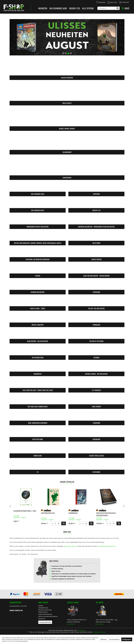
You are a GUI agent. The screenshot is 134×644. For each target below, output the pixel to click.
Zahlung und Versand (45, 610)
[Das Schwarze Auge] (38, 187)
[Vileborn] (96, 350)
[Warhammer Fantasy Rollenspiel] (38, 219)
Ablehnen (103, 639)
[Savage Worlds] (96, 252)
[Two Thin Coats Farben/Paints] (38, 399)
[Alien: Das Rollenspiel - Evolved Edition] (96, 268)
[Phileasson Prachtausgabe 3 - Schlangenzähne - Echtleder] (108, 497)
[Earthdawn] (96, 432)
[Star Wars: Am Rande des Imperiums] (38, 252)
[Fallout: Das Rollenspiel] (96, 301)
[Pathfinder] (96, 285)
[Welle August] (67, 91)
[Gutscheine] (96, 465)
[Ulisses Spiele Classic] (96, 448)
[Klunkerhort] (67, 140)
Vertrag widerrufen (45, 622)
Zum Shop (70, 624)
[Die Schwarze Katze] (38, 203)
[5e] (38, 465)
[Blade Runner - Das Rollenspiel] (38, 334)
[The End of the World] (96, 334)
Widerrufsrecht (43, 612)
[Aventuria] (96, 187)
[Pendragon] (96, 317)
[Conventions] (67, 166)
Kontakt (40, 605)
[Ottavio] (38, 268)
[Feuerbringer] (80, 497)
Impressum (41, 618)
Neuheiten (42, 8)
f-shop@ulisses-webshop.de (107, 546)
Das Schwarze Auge (58, 8)
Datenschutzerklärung (45, 614)
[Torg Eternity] (96, 399)
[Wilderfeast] (38, 367)
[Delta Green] (96, 236)
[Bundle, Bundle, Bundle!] (67, 117)
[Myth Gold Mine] (38, 432)
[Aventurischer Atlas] (53, 497)
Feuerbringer (72, 513)
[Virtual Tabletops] (38, 317)
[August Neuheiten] (67, 66)
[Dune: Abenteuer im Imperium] (38, 416)
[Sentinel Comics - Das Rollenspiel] (96, 367)
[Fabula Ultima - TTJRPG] (38, 301)
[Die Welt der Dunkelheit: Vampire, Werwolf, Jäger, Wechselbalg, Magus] (38, 236)
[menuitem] (100, 2)
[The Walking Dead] (38, 350)
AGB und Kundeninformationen (48, 616)
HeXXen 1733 (74, 8)
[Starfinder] (96, 416)
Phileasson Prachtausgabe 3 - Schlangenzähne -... (106, 514)
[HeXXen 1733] (96, 203)
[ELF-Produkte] (96, 383)
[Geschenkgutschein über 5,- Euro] (25, 497)
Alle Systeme (88, 8)
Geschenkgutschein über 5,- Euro (24, 511)
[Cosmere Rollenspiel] (38, 285)
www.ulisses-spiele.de (70, 546)
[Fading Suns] (38, 448)
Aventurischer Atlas (48, 513)
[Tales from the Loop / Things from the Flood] (38, 383)
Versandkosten (81, 630)
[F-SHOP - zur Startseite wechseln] (14, 7)
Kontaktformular (43, 608)
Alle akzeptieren (114, 639)
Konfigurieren (126, 639)
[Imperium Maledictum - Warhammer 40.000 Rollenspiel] (96, 219)
